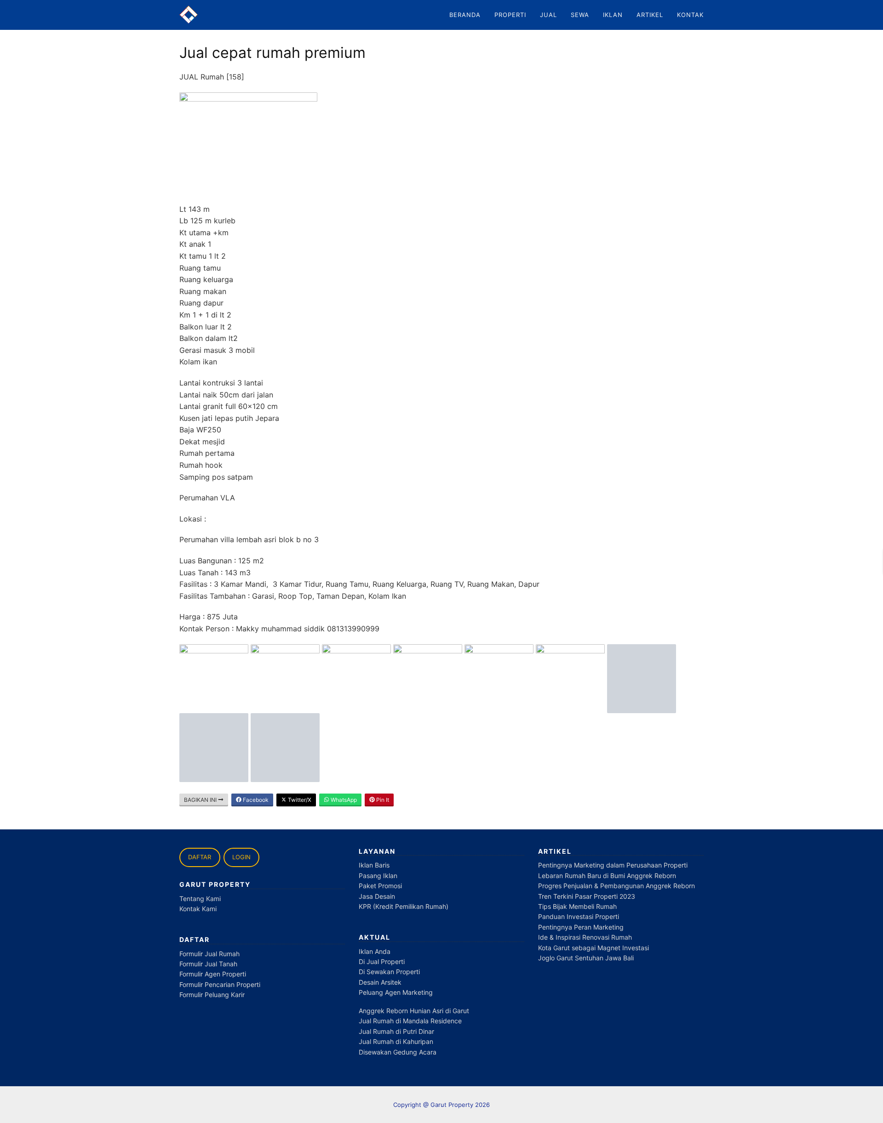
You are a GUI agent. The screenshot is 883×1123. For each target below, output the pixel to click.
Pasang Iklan (378, 875)
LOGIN (241, 857)
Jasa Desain (377, 896)
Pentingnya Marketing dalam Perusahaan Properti (613, 865)
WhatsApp (343, 799)
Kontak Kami (198, 909)
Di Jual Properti (382, 961)
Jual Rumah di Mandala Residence (410, 1021)
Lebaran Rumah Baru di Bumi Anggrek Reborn (607, 875)
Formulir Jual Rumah (209, 954)
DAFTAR (199, 857)
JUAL (548, 14)
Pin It (382, 799)
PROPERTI (510, 14)
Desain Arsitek (380, 982)
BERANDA (465, 14)
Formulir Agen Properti (212, 974)
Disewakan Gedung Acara (397, 1052)
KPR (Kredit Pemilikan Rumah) (403, 906)
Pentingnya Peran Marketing (581, 927)
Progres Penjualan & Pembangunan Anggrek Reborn (616, 886)
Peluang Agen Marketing (396, 992)
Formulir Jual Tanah (208, 964)
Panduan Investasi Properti (578, 916)
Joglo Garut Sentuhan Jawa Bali (586, 958)
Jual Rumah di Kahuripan (396, 1041)
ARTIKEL (649, 14)
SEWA (580, 14)
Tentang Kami (200, 898)
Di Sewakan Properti (389, 972)
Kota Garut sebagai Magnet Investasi (593, 948)
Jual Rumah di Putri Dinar (396, 1031)
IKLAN (613, 14)
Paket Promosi (380, 886)
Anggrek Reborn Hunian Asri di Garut (414, 1011)
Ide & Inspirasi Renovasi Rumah (585, 937)
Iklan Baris (374, 865)
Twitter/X (299, 799)
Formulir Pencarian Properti (219, 984)
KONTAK (690, 14)
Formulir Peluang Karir (212, 994)
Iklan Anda (374, 951)
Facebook (255, 799)
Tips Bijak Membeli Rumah (577, 906)
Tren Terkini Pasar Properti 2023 (586, 896)
